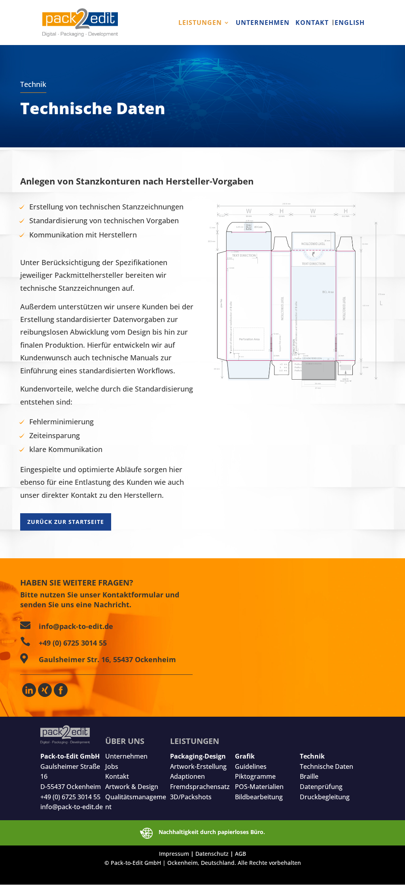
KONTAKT (312, 23)
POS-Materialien (259, 786)
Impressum (174, 853)
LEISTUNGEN (200, 23)
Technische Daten (326, 766)
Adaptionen (187, 776)
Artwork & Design (131, 786)
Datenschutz (212, 853)
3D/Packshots (191, 797)
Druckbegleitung (325, 797)
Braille (309, 776)
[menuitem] (348, 32)
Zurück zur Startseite (65, 521)
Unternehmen (126, 756)
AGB (240, 853)
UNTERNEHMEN (263, 23)
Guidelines (251, 766)
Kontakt (117, 776)
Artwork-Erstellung (198, 766)
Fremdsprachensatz (200, 786)
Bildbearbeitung (259, 797)
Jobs (111, 766)
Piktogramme (255, 776)
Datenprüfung (321, 786)
